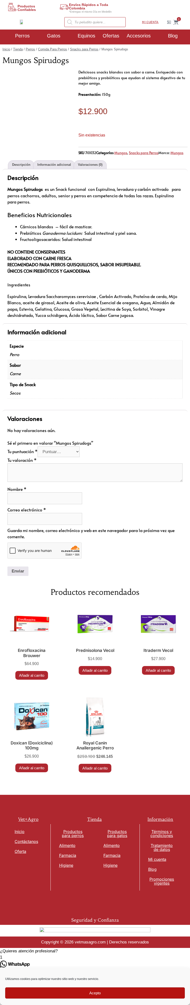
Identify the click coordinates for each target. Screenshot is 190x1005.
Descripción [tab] (21, 165)
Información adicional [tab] (54, 165)
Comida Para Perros (52, 49)
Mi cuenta (150, 22)
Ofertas (111, 35)
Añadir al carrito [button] (31, 675)
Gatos (53, 35)
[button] (95, 951)
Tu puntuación (22, 451)
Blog (173, 35)
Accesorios (139, 35)
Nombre (16, 489)
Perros (22, 35)
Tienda (18, 49)
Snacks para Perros (84, 49)
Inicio (6, 49)
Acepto (95, 993)
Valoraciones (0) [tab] (90, 165)
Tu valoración (22, 460)
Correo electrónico (26, 510)
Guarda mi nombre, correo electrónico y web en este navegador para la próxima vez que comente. (91, 533)
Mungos (120, 152)
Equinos (86, 35)
